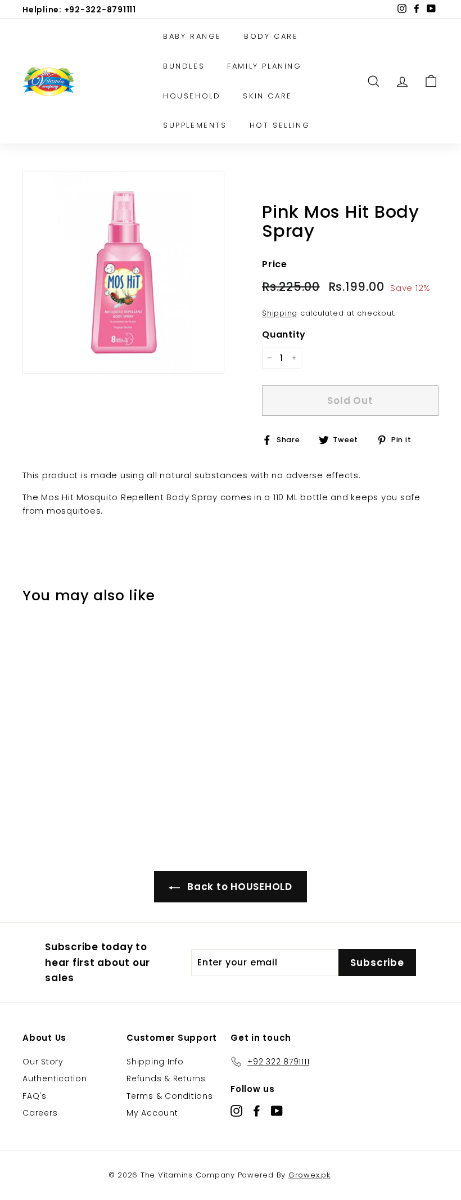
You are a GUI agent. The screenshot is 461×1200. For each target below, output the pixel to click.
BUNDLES (184, 66)
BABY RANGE (192, 36)
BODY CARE (271, 36)
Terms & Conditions (169, 1096)
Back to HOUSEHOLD (238, 886)
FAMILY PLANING (264, 66)
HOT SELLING (280, 125)
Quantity (284, 334)
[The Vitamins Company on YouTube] (277, 1110)
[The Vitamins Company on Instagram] (236, 1110)
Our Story (43, 1061)
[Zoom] (123, 272)
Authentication (54, 1078)
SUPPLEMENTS (195, 125)
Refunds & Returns (166, 1078)
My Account (152, 1112)
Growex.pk (309, 1175)
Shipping (279, 313)
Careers (39, 1112)
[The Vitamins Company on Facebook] (257, 1110)
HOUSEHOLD (191, 96)
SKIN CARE (267, 96)
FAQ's (34, 1096)
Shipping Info (155, 1061)
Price (274, 264)
